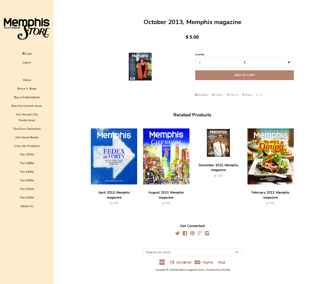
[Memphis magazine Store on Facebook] (185, 234)
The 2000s (27, 180)
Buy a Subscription (27, 97)
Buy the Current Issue (27, 106)
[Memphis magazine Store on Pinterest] (192, 234)
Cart (28, 54)
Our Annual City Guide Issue (27, 117)
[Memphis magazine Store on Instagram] (207, 234)
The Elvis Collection (27, 129)
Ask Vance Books (27, 137)
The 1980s (27, 163)
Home (27, 80)
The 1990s (27, 172)
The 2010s (27, 189)
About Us (26, 206)
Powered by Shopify (218, 269)
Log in (27, 62)
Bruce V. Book (26, 89)
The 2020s (27, 198)
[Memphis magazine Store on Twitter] (177, 234)
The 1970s (27, 155)
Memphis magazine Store (189, 269)
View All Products (27, 146)
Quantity (199, 54)
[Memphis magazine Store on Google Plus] (199, 234)
